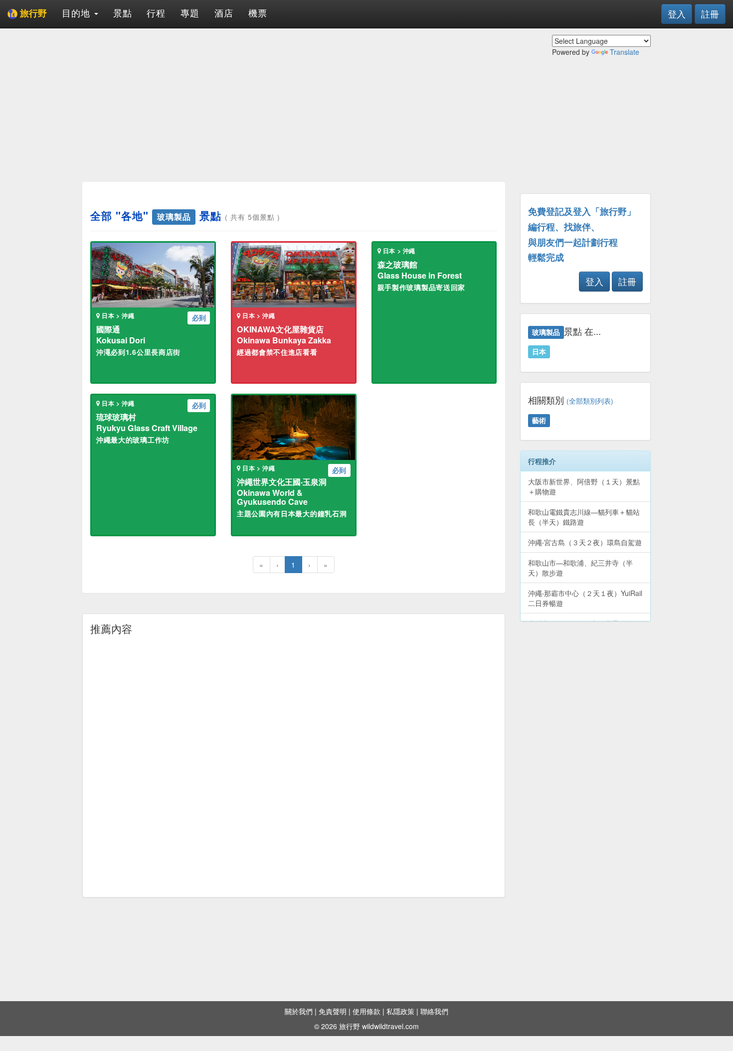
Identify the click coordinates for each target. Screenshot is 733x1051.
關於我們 (299, 1011)
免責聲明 (333, 1011)
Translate (624, 52)
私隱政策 (400, 1011)
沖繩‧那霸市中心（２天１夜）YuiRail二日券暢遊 (585, 598)
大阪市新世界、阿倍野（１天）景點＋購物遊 (584, 486)
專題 (190, 12)
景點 (122, 12)
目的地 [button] (77, 12)
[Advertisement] (293, 104)
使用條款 (366, 1011)
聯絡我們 (434, 1011)
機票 (257, 12)
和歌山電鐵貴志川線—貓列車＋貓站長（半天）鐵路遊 (584, 517)
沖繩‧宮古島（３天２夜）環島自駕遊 (585, 542)
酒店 (223, 12)
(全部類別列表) (589, 401)
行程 (156, 12)
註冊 (710, 13)
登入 (677, 13)
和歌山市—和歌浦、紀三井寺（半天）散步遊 (580, 568)
